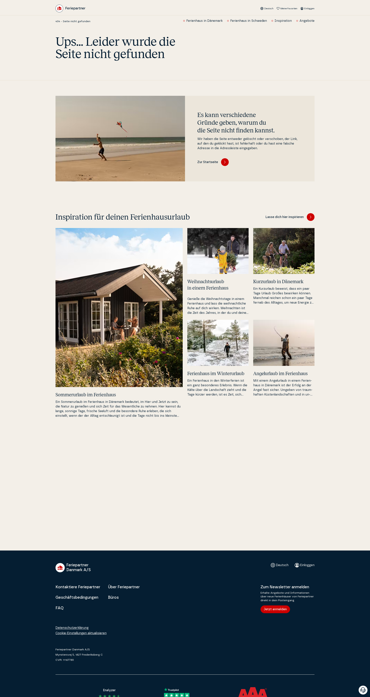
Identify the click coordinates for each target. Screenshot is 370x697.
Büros (113, 597)
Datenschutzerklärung (72, 627)
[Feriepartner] (70, 8)
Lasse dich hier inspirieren (285, 217)
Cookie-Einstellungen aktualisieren (81, 633)
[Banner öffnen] (363, 690)
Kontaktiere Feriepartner (78, 587)
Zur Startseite (207, 162)
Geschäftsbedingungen (77, 597)
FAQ (60, 608)
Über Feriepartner (124, 587)
